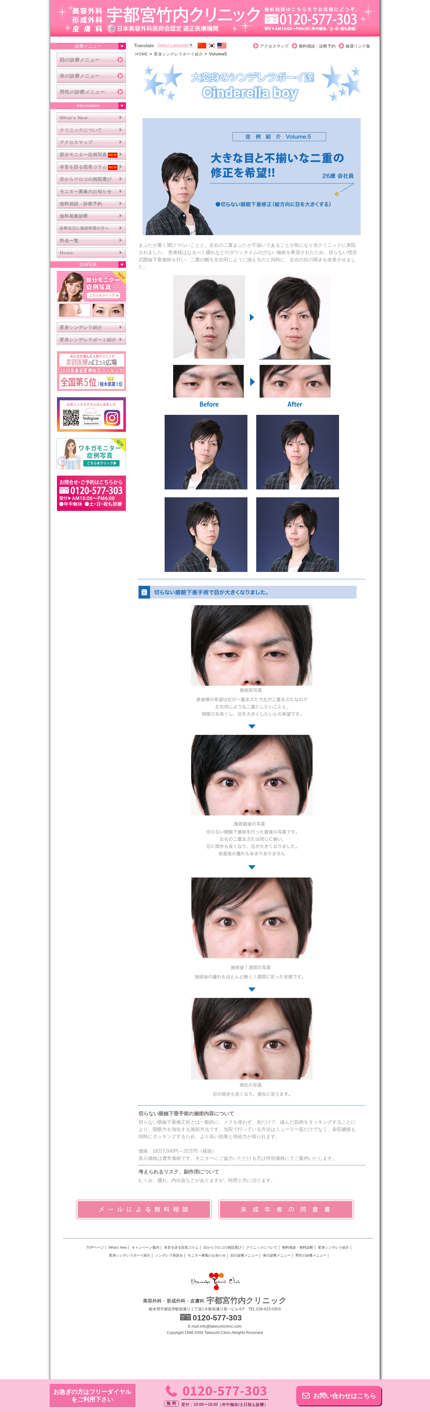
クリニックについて (81, 130)
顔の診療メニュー (80, 59)
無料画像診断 (74, 215)
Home (66, 252)
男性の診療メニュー (82, 91)
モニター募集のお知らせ (86, 191)
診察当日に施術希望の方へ (84, 228)
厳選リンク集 (358, 46)
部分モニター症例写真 (83, 154)
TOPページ (95, 1247)
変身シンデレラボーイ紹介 (88, 339)
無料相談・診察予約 (81, 203)
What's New (74, 117)
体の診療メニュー (80, 75)
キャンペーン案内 (145, 1247)
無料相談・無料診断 (297, 1247)
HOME (141, 54)
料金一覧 (69, 240)
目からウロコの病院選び (86, 179)
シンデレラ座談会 (169, 1255)
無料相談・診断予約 (317, 46)
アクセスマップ (76, 142)
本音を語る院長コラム (83, 166)
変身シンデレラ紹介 (81, 327)
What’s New (118, 1247)
